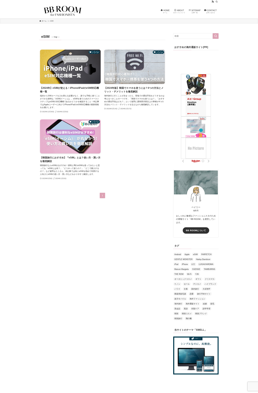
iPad (176, 264)
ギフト (198, 279)
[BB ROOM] (62, 11)
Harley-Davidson (203, 259)
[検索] (217, 1)
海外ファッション (197, 299)
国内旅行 (195, 289)
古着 (186, 289)
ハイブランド (210, 284)
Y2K (197, 274)
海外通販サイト (192, 304)
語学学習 (206, 309)
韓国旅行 (178, 318)
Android (177, 254)
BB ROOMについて (196, 230)
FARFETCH (206, 254)
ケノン (177, 284)
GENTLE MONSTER (183, 259)
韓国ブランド (201, 313)
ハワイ (177, 289)
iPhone (185, 264)
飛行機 (189, 318)
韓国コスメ (187, 313)
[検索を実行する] (216, 36)
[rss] (213, 1)
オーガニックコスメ (183, 279)
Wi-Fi (189, 274)
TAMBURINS (209, 269)
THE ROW (178, 274)
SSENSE (196, 269)
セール (187, 284)
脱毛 (212, 304)
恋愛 (192, 294)
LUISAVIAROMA (206, 264)
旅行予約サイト (204, 294)
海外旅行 (178, 304)
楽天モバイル (180, 299)
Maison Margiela (181, 269)
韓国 (176, 313)
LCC (193, 264)
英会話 (177, 309)
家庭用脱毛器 (180, 294)
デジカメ (197, 284)
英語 (186, 309)
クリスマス (210, 279)
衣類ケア (195, 309)
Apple (187, 254)
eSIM (195, 254)
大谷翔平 (206, 289)
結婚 (205, 304)
